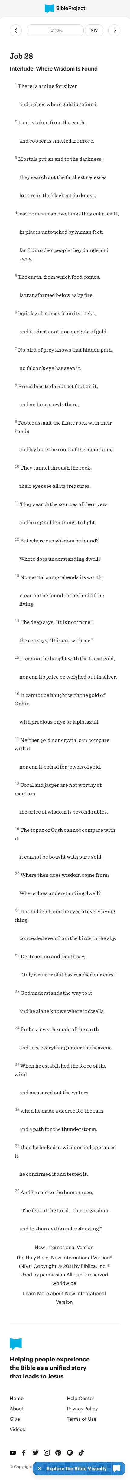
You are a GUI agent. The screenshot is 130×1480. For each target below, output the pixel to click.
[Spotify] (70, 1453)
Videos (17, 1429)
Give (15, 1419)
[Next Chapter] (114, 30)
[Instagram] (47, 1453)
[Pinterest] (58, 1453)
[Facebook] (24, 1453)
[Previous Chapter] (16, 30)
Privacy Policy (82, 1408)
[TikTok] (81, 1453)
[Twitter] (36, 1453)
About (17, 1408)
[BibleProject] (65, 9)
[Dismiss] (38, 1468)
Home (17, 1398)
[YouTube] (13, 1453)
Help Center (80, 1398)
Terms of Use (81, 1419)
